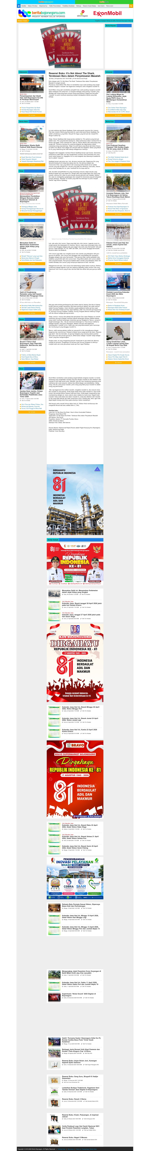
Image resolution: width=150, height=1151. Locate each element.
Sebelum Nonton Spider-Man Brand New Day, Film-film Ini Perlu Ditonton (119, 360)
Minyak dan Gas (43, 6)
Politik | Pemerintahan (55, 6)
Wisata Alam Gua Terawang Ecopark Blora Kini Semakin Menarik (119, 311)
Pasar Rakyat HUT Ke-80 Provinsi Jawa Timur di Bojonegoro (31, 113)
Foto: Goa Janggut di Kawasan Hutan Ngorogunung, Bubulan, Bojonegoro (119, 162)
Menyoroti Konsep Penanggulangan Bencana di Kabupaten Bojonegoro (31, 212)
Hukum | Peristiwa (32, 6)
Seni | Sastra (101, 6)
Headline (24, 6)
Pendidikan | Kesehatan (68, 6)
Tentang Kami (61, 1149)
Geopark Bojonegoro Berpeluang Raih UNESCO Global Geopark (32, 162)
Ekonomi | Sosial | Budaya (89, 6)
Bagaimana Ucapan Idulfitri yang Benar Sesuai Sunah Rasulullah (31, 311)
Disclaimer (71, 1149)
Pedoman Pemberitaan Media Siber (86, 1149)
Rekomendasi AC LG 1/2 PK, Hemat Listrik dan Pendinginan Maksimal (118, 113)
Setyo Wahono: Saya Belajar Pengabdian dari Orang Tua (29, 360)
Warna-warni (109, 6)
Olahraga (78, 6)
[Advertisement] (75, 113)
